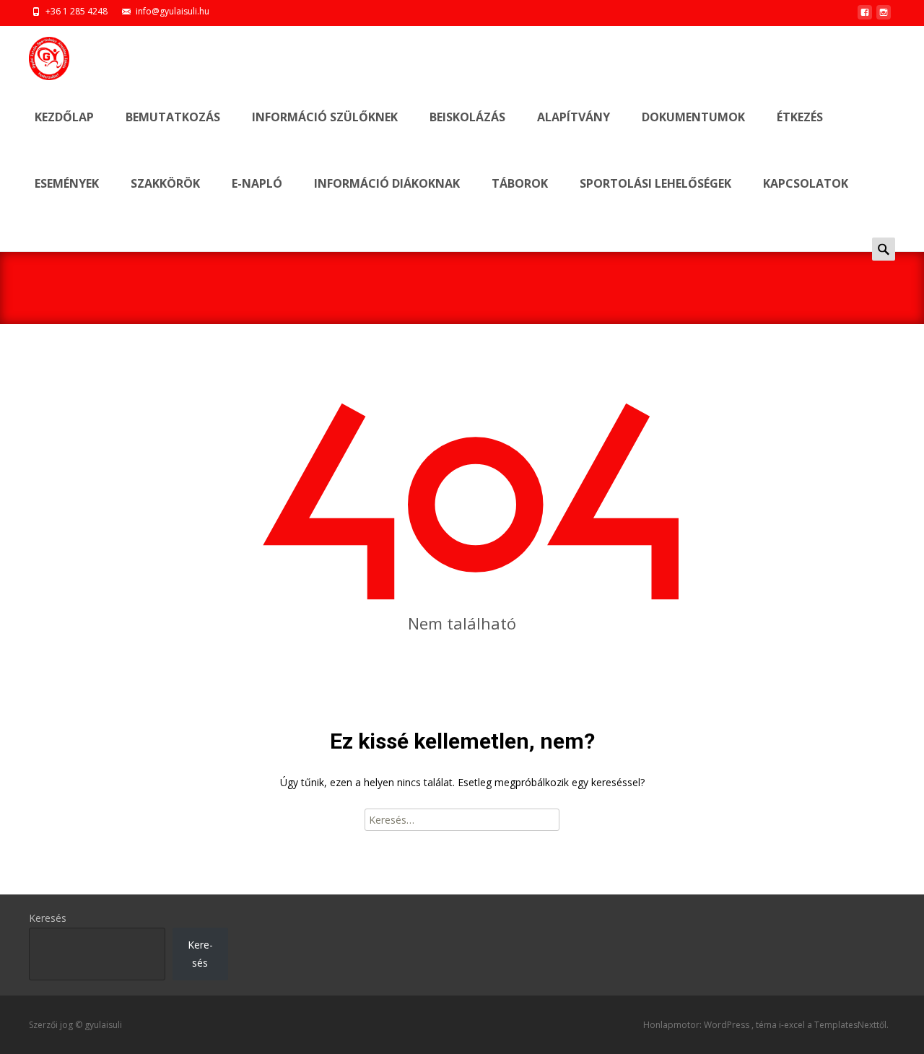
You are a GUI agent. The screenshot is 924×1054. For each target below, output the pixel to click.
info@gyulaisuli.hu (172, 11)
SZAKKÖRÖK (165, 183)
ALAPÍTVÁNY (573, 117)
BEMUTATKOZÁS (173, 117)
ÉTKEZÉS (800, 117)
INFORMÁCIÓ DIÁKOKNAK (387, 183)
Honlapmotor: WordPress (697, 1025)
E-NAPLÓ (257, 183)
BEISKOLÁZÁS (467, 117)
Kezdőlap (64, 117)
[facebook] (865, 16)
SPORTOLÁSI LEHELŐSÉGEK (655, 183)
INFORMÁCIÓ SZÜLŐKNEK (325, 117)
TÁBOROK (520, 183)
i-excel (793, 1025)
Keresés (47, 918)
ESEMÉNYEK (67, 183)
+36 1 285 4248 (76, 11)
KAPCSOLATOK (805, 183)
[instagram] (883, 16)
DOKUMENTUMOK (693, 117)
